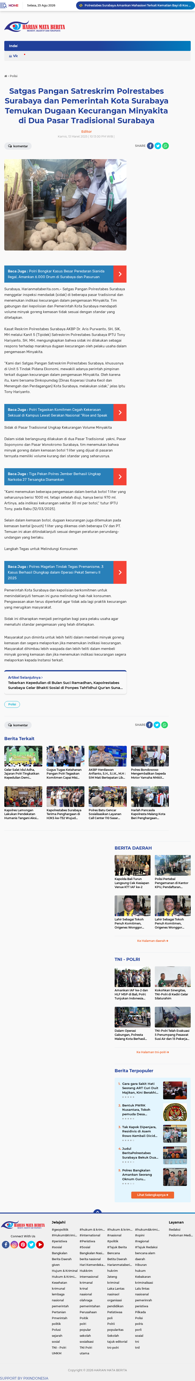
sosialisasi (86, 1341)
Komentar (20, 725)
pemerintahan (90, 1306)
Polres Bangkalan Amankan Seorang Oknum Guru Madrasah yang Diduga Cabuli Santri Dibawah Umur (139, 1174)
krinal (84, 1288)
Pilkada (140, 1312)
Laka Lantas (115, 1288)
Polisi (12, 704)
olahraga (86, 1300)
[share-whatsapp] (165, 146)
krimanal (86, 1282)
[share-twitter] (158, 146)
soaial (139, 1335)
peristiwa (141, 1306)
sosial (56, 1341)
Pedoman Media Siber (182, 1235)
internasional (89, 1276)
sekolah (85, 1335)
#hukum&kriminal (148, 1229)
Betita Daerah (117, 1259)
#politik (112, 1241)
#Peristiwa (87, 1241)
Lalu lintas (142, 1288)
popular (85, 1330)
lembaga (58, 1294)
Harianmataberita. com (121, 1265)
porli (138, 1330)
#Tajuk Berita (117, 1247)
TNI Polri (86, 1347)
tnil (137, 1347)
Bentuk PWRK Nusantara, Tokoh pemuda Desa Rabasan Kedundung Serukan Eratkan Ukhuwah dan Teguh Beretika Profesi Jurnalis (139, 1109)
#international (90, 1235)
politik (56, 1324)
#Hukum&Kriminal (65, 1235)
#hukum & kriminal (93, 1229)
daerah (140, 1259)
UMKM (56, 1353)
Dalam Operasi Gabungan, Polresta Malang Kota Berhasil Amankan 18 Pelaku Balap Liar (130, 1035)
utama (84, 1353)
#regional (142, 1241)
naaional (86, 1294)
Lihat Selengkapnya (151, 1195)
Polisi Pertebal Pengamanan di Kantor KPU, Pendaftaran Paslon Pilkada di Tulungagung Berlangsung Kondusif (171, 883)
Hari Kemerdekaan (93, 1265)
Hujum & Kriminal (65, 1271)
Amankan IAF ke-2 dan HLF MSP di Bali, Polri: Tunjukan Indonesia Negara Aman (131, 994)
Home (13, 5)
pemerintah (60, 1306)
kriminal (113, 1282)
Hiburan (141, 1265)
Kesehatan (59, 1282)
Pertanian (59, 1312)
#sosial (57, 1247)
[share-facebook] (150, 146)
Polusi (56, 1330)
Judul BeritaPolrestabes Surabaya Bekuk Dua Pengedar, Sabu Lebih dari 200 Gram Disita (139, 1153)
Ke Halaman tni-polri (151, 1052)
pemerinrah (143, 1300)
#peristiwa (59, 1241)
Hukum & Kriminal (65, 1276)
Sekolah (113, 1335)
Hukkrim (86, 1271)
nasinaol (113, 1294)
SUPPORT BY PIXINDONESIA (24, 1378)
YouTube (43, 1250)
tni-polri (113, 1347)
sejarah (57, 1335)
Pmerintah (59, 1318)
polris (139, 1324)
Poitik (84, 1318)
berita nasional (90, 1259)
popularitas (115, 1330)
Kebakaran (143, 1276)
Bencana (113, 1253)
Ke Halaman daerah (151, 941)
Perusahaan (88, 1312)
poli (109, 1318)
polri (83, 1324)
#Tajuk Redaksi (146, 1247)
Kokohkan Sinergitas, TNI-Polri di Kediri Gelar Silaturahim (171, 994)
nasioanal (142, 1294)
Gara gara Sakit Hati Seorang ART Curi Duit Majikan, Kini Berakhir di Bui (140, 1088)
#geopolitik (60, 1229)
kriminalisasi (144, 1282)
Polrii (111, 1324)
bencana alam (145, 1253)
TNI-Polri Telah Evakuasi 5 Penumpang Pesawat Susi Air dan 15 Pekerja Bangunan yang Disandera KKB (172, 1035)
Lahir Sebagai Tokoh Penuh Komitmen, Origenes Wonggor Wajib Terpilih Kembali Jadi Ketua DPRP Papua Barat (132, 923)
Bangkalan (59, 1253)
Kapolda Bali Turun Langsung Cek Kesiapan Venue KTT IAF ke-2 (132, 883)
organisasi (114, 1300)
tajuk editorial (117, 1341)
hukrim (112, 1271)
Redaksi (174, 1229)
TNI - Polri (59, 1347)
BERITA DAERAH (133, 848)
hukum (140, 1271)
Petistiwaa (114, 1312)
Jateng (112, 1276)
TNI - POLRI (127, 959)
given (56, 1265)
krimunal (58, 1288)
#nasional (114, 1235)
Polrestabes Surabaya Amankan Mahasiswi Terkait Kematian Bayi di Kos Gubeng (138, 5)
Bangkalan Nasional (93, 1253)
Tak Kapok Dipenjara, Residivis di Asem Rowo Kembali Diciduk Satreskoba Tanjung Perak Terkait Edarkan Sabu (140, 1131)
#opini (139, 1235)
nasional (58, 1300)
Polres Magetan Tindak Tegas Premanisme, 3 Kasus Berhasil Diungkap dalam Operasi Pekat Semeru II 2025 (55, 572)
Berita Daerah (62, 1259)
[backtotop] (97, 1213)
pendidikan (115, 1306)
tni (137, 1341)
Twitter (33, 1250)
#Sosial (85, 1247)
